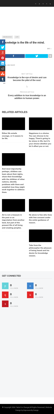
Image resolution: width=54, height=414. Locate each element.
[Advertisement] (21, 353)
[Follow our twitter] (5, 286)
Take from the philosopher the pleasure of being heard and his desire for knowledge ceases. (40, 250)
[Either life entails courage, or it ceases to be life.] (13, 123)
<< (4, 83)
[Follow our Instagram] (30, 295)
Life (17, 37)
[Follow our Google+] (5, 295)
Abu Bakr (11, 65)
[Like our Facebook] (30, 286)
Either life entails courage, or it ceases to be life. (12, 135)
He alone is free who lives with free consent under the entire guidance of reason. (40, 219)
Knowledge (7, 37)
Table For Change (22, 407)
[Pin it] (5, 304)
